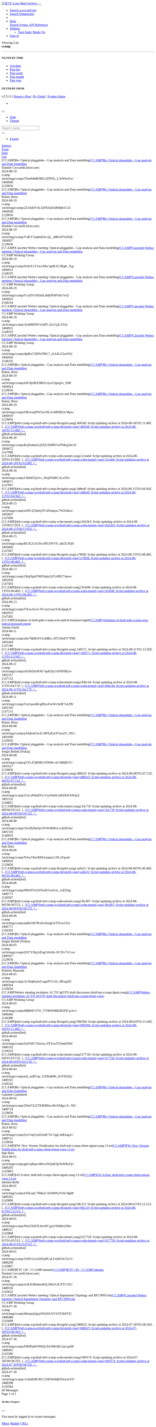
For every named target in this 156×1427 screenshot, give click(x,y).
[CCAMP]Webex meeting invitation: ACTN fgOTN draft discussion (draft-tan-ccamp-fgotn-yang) (76, 994)
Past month (17, 76)
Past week (16, 73)
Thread (14, 120)
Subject (6, 145)
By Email (39, 96)
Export (14, 139)
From (5, 149)
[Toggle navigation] (39, 4)
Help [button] (13, 21)
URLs (24, 1423)
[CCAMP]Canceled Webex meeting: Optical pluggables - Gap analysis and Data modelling (78, 249)
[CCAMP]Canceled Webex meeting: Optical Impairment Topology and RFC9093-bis (74, 1297)
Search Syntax (19, 25)
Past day (15, 69)
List (4, 156)
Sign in (14, 36)
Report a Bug (22, 96)
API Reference (38, 25)
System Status (56, 96)
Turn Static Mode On (31, 32)
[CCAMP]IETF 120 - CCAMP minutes (78, 1269)
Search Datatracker (22, 14)
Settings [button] (15, 28)
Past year (15, 80)
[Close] (3, 1410)
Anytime (15, 66)
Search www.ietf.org (23, 10)
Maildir (15, 1423)
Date (13, 117)
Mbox (5, 1423)
